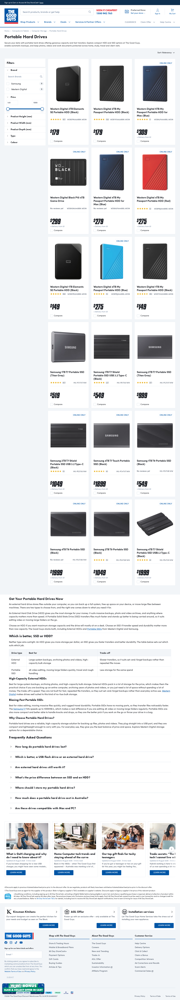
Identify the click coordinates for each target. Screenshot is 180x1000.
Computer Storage (39, 31)
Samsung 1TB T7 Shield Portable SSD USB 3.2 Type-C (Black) (110, 375)
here (41, 2)
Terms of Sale (155, 996)
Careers (95, 947)
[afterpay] (57, 992)
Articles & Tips (55, 967)
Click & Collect (141, 951)
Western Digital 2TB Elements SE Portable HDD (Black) (67, 110)
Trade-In (96, 955)
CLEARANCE (130, 22)
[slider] (8, 109)
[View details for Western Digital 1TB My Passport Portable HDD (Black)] (155, 261)
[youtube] (21, 942)
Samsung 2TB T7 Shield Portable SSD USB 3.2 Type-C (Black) (67, 464)
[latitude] (66, 992)
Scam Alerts (140, 967)
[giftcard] (72, 992)
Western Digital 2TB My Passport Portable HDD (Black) (111, 110)
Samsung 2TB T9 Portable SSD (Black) (111, 551)
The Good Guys (99, 943)
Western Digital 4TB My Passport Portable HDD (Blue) (111, 288)
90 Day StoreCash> (58, 951)
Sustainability (98, 963)
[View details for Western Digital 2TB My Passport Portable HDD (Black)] (112, 83)
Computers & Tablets (20, 31)
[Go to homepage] (11, 16)
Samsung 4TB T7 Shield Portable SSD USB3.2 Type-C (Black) (153, 553)
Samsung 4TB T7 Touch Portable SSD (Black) (112, 462)
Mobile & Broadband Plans (61, 947)
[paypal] (48, 992)
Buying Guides (55, 963)
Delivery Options (142, 947)
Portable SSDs (94, 628)
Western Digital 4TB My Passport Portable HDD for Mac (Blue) (109, 201)
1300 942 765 (104, 13)
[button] (27, 865)
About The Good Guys (103, 935)
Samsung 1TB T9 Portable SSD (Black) (154, 462)
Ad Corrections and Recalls (147, 963)
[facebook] (5, 942)
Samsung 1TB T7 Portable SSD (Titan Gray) (67, 373)
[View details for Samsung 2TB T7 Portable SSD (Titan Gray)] (155, 346)
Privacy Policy (30, 971)
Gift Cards (53, 959)
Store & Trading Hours (59, 943)
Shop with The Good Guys (62, 935)
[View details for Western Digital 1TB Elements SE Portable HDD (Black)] (68, 261)
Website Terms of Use (12, 971)
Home (6, 31)
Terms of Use (171, 996)
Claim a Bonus (141, 955)
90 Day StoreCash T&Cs (46, 898)
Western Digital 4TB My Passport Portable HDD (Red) (154, 199)
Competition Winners (144, 959)
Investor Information (101, 967)
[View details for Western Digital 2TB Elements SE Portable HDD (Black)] (68, 83)
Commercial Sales (143, 971)
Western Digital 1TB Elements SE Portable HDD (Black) (67, 288)
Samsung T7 (19, 708)
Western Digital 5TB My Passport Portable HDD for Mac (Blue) (152, 112)
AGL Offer (96, 959)
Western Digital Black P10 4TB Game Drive (67, 199)
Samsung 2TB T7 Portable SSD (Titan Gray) (154, 373)
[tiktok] (16, 942)
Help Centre (140, 943)
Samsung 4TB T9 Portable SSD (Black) (67, 551)
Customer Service (143, 935)
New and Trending (100, 951)
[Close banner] (42, 985)
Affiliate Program (99, 971)
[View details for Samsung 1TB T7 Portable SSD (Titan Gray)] (68, 346)
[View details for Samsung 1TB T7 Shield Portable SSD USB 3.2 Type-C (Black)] (112, 346)
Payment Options (57, 955)
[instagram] (11, 942)
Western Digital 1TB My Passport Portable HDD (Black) (154, 288)
